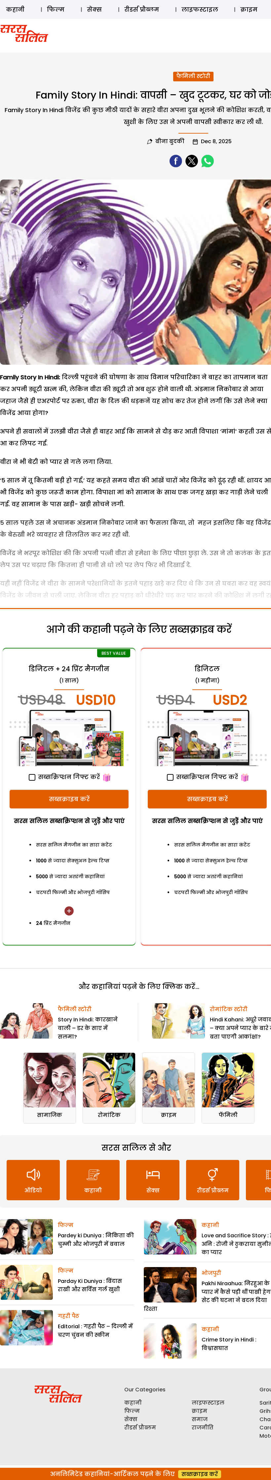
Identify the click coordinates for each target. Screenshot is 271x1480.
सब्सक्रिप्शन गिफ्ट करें (68, 777)
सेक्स (94, 9)
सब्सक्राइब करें (69, 799)
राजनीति (202, 1427)
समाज (200, 1419)
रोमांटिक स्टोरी (229, 1009)
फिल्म (55, 9)
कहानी (15, 9)
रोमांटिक (109, 1115)
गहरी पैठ (68, 1316)
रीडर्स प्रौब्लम (141, 9)
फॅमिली (228, 1115)
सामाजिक (49, 1115)
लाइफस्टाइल (199, 9)
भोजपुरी (211, 1273)
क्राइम (248, 9)
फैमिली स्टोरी (193, 76)
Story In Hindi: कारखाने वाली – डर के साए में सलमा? (88, 1028)
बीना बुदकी (169, 141)
